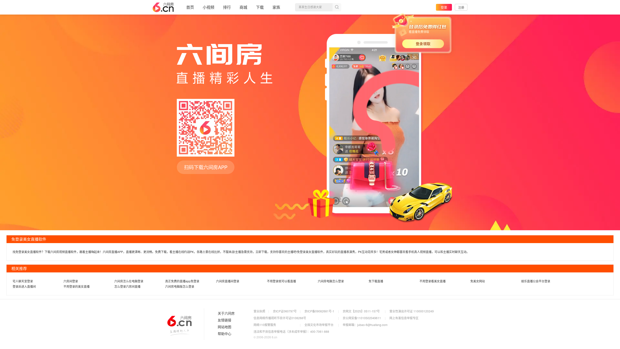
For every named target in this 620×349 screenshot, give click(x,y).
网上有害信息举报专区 (403, 318)
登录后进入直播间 (24, 286)
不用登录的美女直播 (76, 286)
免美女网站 (477, 281)
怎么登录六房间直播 (127, 286)
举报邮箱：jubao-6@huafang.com (365, 325)
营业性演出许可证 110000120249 (411, 311)
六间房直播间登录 (227, 281)
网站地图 (224, 327)
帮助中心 (224, 334)
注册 (461, 7)
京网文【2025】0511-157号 (361, 311)
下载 (260, 7)
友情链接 (224, 320)
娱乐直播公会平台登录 (535, 281)
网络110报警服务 (265, 325)
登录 (444, 7)
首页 (190, 7)
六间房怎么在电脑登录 (128, 281)
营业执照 (259, 311)
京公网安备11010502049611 (362, 318)
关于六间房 (226, 313)
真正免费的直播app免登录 (182, 281)
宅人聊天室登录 (23, 281)
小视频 (208, 7)
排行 (227, 7)
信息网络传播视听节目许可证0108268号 (280, 318)
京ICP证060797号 (285, 311)
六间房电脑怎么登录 (331, 281)
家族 (276, 7)
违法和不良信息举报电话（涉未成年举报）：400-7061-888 (291, 331)
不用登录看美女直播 (432, 281)
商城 (243, 7)
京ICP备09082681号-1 (319, 311)
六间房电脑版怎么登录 (179, 286)
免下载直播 (376, 281)
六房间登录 (70, 281)
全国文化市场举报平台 (318, 325)
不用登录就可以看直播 (281, 281)
